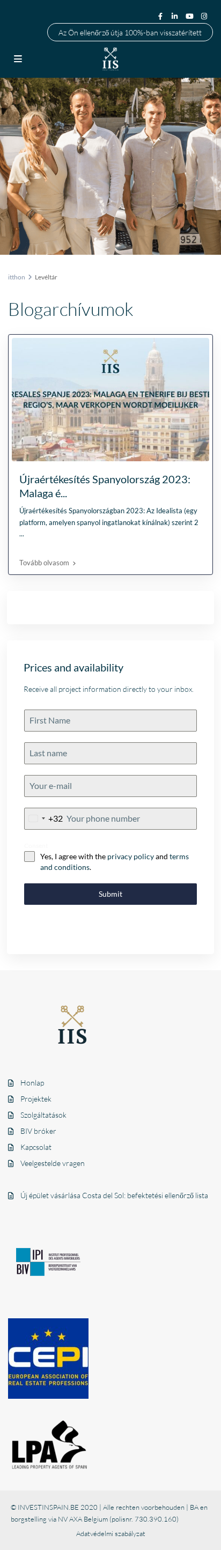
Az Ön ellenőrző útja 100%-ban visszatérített (130, 31)
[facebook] (160, 15)
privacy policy (130, 856)
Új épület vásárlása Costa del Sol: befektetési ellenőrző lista (114, 1195)
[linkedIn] (175, 15)
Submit (110, 893)
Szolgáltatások (43, 1114)
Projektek (35, 1098)
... (21, 533)
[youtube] (190, 15)
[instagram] (205, 15)
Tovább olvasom (44, 562)
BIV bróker (38, 1130)
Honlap (32, 1082)
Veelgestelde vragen (52, 1163)
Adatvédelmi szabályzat (110, 1533)
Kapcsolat (35, 1147)
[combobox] (44, 818)
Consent (36, 846)
